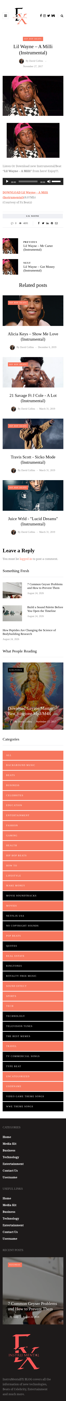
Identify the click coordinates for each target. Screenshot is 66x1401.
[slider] (57, 181)
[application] (33, 181)
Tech (10, 1006)
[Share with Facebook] (39, 223)
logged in (26, 559)
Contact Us (10, 1171)
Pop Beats (13, 935)
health (11, 845)
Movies (11, 905)
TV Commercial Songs (23, 1056)
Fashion (12, 825)
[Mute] (49, 181)
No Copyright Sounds (22, 925)
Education (14, 805)
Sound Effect (16, 986)
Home (7, 1137)
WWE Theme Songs (19, 1106)
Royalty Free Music (21, 976)
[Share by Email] (56, 223)
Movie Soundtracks (21, 895)
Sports (11, 996)
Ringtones (15, 670)
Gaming (11, 835)
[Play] (7, 181)
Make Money (15, 885)
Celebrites (14, 795)
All (9, 755)
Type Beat (13, 1066)
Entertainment (18, 815)
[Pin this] (52, 223)
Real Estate (15, 956)
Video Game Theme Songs (25, 1096)
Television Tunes (19, 1026)
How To (11, 865)
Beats (10, 775)
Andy (15, 1317)
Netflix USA (15, 915)
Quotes (11, 946)
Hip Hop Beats (33, 39)
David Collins (36, 61)
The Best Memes (18, 1036)
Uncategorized (18, 1076)
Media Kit (9, 1144)
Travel (11, 1046)
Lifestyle (13, 875)
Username (13, 1086)
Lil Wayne (32, 216)
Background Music (20, 765)
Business (13, 785)
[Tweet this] (43, 223)
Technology (15, 1016)
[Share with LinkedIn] (47, 223)
